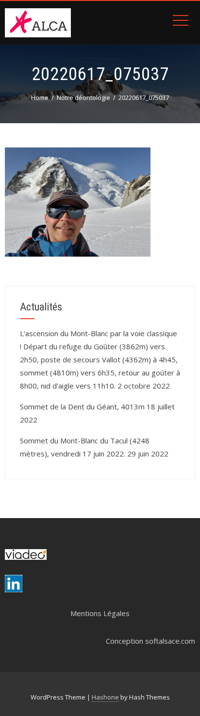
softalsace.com (170, 641)
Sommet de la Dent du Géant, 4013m (82, 406)
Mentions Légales (100, 613)
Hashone (105, 697)
